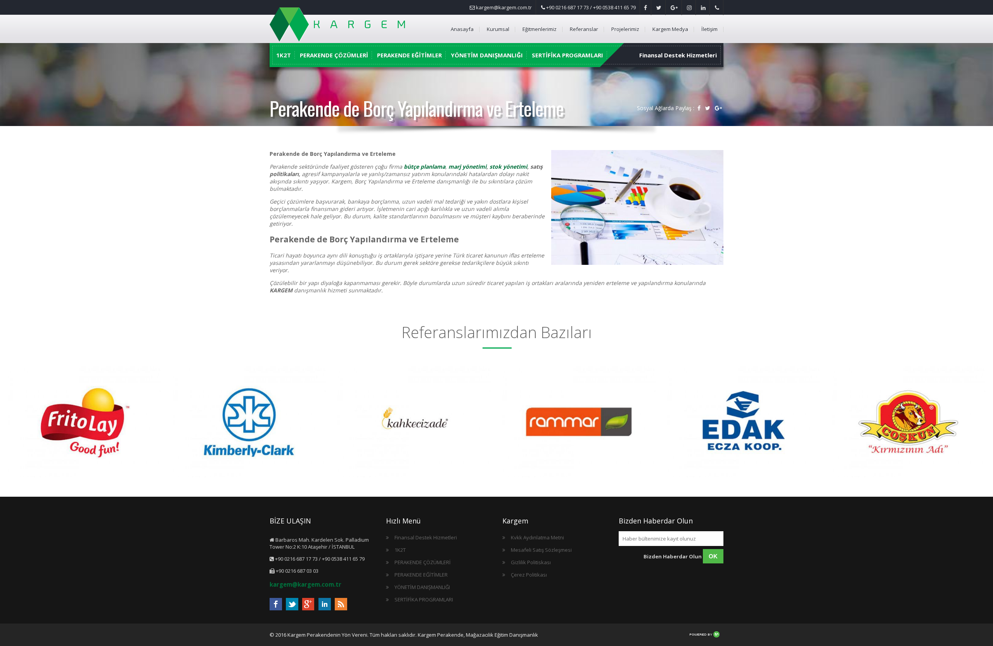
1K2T (283, 55)
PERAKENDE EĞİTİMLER (409, 55)
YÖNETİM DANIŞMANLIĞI (487, 55)
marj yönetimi (467, 166)
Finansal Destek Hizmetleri (678, 55)
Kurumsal (498, 29)
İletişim (709, 29)
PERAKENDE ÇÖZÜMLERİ (334, 55)
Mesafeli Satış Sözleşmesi (541, 549)
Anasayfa (462, 29)
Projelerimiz (625, 29)
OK (713, 556)
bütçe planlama (424, 166)
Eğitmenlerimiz (539, 29)
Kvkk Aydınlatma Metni (537, 537)
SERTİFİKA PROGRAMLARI (567, 55)
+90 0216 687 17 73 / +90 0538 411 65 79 (590, 7)
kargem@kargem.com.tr (503, 7)
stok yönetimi (508, 166)
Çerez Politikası (529, 574)
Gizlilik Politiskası (531, 562)
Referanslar (584, 29)
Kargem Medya (670, 29)
